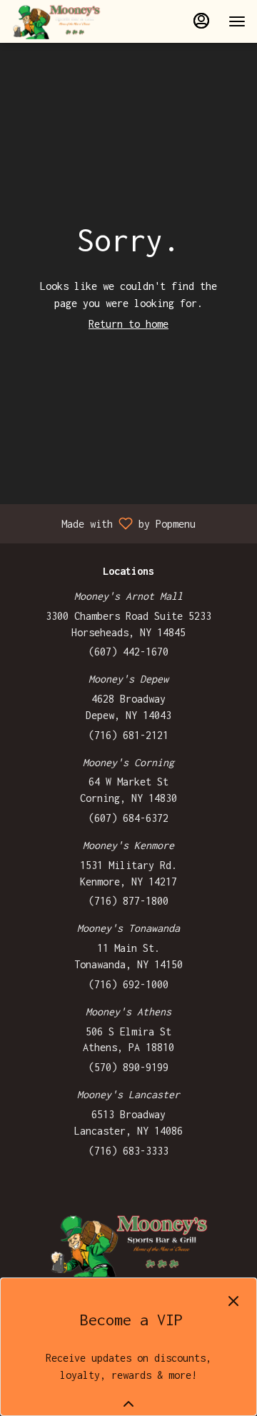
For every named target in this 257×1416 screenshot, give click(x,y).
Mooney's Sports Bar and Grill (128, 1244)
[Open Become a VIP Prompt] (128, 1403)
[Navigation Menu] (237, 21)
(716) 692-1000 (128, 984)
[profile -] (201, 20)
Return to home (128, 324)
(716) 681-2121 (128, 735)
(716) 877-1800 (128, 901)
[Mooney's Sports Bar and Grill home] (75, 21)
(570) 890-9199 (128, 1067)
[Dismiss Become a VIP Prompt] (233, 1301)
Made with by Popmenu (103, 523)
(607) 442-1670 (128, 652)
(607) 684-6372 (128, 818)
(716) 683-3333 (128, 1151)
